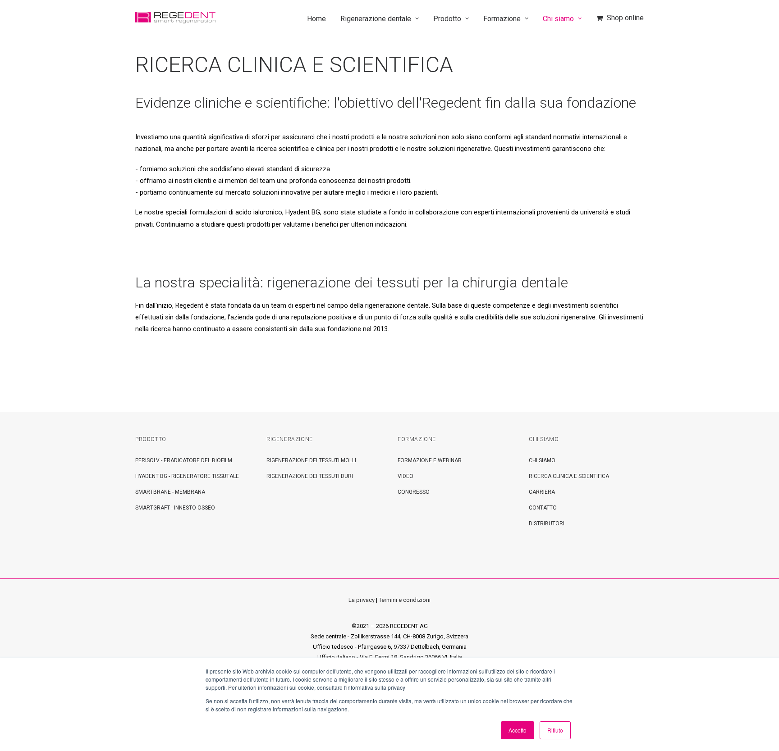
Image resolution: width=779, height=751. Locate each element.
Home (316, 18)
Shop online (625, 18)
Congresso (414, 492)
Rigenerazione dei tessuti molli (311, 460)
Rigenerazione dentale (375, 18)
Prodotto (447, 18)
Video (405, 476)
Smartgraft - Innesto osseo (175, 508)
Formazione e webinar (430, 460)
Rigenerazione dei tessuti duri (309, 476)
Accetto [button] (518, 730)
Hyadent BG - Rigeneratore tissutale (187, 476)
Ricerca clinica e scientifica (569, 476)
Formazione (502, 18)
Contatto (543, 508)
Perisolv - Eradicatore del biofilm (183, 460)
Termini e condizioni (405, 599)
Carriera (542, 492)
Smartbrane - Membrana (170, 492)
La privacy (361, 599)
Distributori (546, 523)
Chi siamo (558, 18)
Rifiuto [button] (555, 730)
